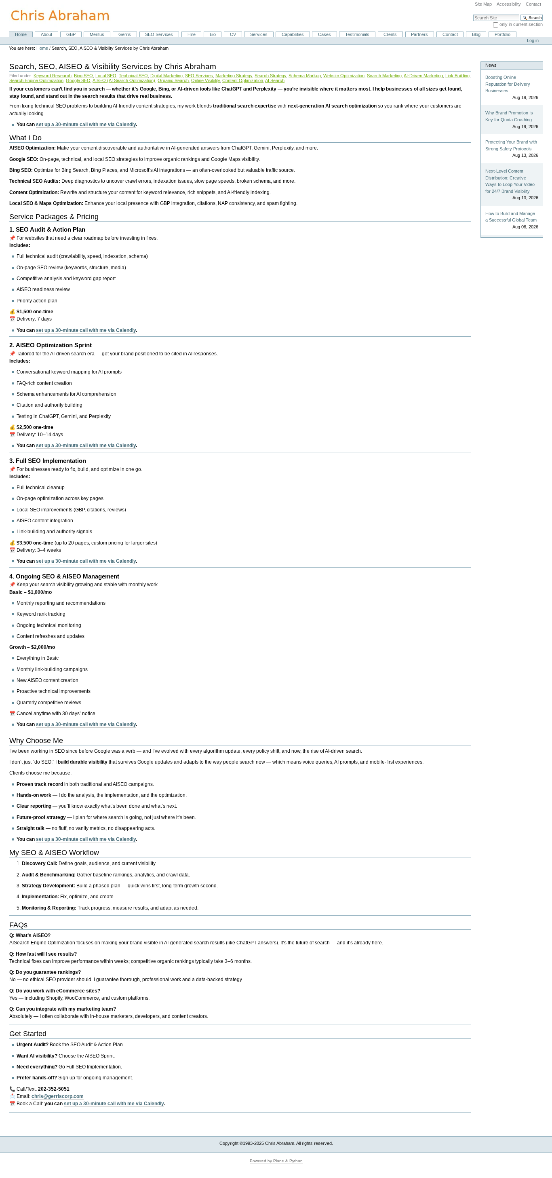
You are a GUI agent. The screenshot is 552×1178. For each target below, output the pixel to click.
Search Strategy (270, 75)
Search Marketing (384, 75)
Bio (213, 34)
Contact (533, 4)
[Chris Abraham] (55, 15)
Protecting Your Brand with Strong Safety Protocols (511, 145)
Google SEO (78, 80)
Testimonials (357, 34)
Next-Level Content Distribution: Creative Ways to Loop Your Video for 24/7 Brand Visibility (510, 181)
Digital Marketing (166, 75)
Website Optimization (343, 75)
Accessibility (509, 4)
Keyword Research (53, 75)
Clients (390, 34)
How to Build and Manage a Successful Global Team (511, 217)
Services (259, 34)
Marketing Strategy (233, 75)
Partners (419, 34)
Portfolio (502, 34)
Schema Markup (305, 75)
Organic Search (173, 80)
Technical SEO (133, 75)
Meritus (97, 34)
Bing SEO (83, 75)
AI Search (274, 80)
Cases (324, 34)
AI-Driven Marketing (423, 75)
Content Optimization (242, 80)
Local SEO (105, 75)
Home (21, 34)
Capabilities (293, 34)
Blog (476, 34)
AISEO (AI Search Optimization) (124, 80)
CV (233, 34)
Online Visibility (205, 80)
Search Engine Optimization (36, 80)
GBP (71, 34)
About (46, 34)
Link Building (457, 75)
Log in (533, 40)
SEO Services (159, 34)
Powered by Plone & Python (276, 1161)
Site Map (483, 4)
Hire (192, 34)
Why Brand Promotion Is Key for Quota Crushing (509, 116)
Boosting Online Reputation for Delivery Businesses (507, 84)
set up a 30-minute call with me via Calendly (86, 124)
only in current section (521, 24)
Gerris (124, 34)
